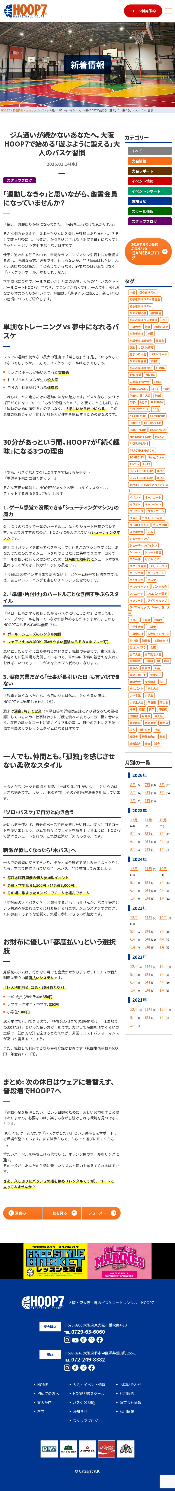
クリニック (136, 511)
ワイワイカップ (157, 600)
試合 (157, 744)
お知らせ (139, 201)
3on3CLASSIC (139, 389)
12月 (134, 819)
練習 (162, 737)
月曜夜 (146, 716)
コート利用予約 (143, 10)
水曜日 (154, 361)
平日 (164, 320)
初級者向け (161, 641)
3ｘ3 (155, 389)
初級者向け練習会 (141, 341)
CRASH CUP (138, 416)
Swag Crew (156, 457)
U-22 (160, 471)
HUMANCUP (158, 430)
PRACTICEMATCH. (142, 450)
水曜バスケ (161, 327)
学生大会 (153, 689)
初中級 (134, 641)
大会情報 (139, 161)
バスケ (151, 580)
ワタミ (134, 620)
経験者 (134, 737)
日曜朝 (134, 716)
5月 (133, 792)
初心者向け (136, 334)
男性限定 (144, 730)
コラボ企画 (160, 525)
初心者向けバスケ (141, 306)
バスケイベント (139, 587)
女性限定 (150, 682)
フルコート (136, 594)
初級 (147, 327)
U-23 (160, 478)
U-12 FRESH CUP (141, 471)
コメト (134, 518)
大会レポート (142, 171)
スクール (135, 559)
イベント (135, 497)
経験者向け (149, 737)
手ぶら (164, 702)
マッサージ (136, 600)
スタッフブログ (19, 180)
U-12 (146, 464)
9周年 (143, 402)
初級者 (146, 641)
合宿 (153, 647)
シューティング (139, 539)
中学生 (158, 620)
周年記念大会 (153, 654)
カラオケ (135, 504)
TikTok (134, 464)
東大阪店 (135, 723)
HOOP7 (135, 423)
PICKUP (160, 437)
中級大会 (135, 327)
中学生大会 (136, 627)
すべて (137, 150)
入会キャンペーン (158, 634)
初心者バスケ (147, 292)
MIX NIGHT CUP (140, 437)
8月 (133, 784)
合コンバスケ (138, 647)
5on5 (158, 395)
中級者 (151, 627)
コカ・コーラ (155, 511)
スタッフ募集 (138, 566)
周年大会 (135, 654)
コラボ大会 (136, 532)
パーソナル (136, 573)
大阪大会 (135, 682)
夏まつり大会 (138, 354)
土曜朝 (149, 661)
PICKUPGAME (139, 443)
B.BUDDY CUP (139, 409)
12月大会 (135, 375)
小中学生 (135, 695)
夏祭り (146, 668)
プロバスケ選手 (157, 594)
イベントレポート (146, 191)
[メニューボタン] (168, 10)
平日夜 (151, 702)
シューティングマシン (143, 545)
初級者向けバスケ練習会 (145, 299)
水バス (164, 723)
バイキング (136, 580)
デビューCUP (158, 566)
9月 (133, 833)
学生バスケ (136, 689)
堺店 (166, 661)
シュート (135, 552)
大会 (157, 668)
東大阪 (158, 716)
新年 (151, 709)
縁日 (147, 744)
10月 (163, 819)
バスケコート (158, 354)
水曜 (150, 334)
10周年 (160, 368)
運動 (132, 347)
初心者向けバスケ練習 (143, 320)
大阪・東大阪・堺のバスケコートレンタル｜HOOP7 (111, 1302)
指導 (132, 709)
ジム (150, 532)
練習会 (160, 341)
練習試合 (135, 744)
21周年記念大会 (140, 382)
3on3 (157, 382)
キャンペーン (153, 504)
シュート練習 (153, 552)
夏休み (134, 668)
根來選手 (150, 723)
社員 (157, 730)
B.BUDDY (157, 402)
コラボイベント (139, 525)
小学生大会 (136, 702)
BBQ (156, 409)
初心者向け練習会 (141, 368)
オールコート (153, 497)
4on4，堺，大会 (140, 395)
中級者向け (136, 634)
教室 (142, 709)
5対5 (133, 402)
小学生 (149, 695)
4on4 (166, 389)
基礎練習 (155, 313)
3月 (162, 792)
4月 (147, 792)
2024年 (150, 375)
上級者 (146, 620)
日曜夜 (162, 709)
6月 (162, 784)
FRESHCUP (157, 416)
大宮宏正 (155, 675)
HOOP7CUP (138, 430)
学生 (162, 682)
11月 (148, 819)
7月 (147, 784)
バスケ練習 (146, 347)
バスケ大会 (160, 587)
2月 (133, 800)
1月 (147, 800)
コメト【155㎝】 (153, 518)
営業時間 (135, 661)
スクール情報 (142, 211)
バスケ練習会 (138, 361)
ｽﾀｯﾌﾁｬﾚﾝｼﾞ (152, 559)
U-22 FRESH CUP (141, 478)
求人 (132, 730)
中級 (132, 292)
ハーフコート (155, 573)
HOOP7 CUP (152, 423)
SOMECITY (137, 457)
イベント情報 (142, 181)
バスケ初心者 (138, 313)
